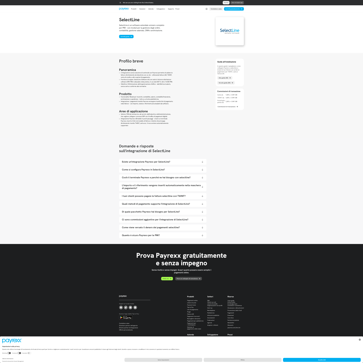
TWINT (124, 199)
